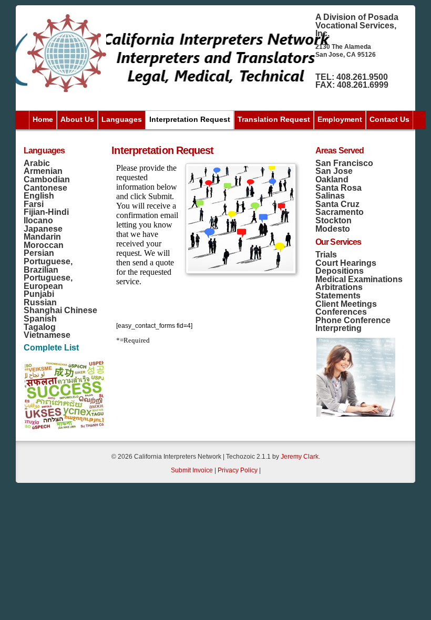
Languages (121, 119)
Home (43, 119)
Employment (339, 119)
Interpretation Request (189, 119)
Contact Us (389, 119)
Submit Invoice (192, 470)
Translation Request (274, 119)
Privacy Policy (238, 470)
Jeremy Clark (300, 456)
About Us (77, 119)
